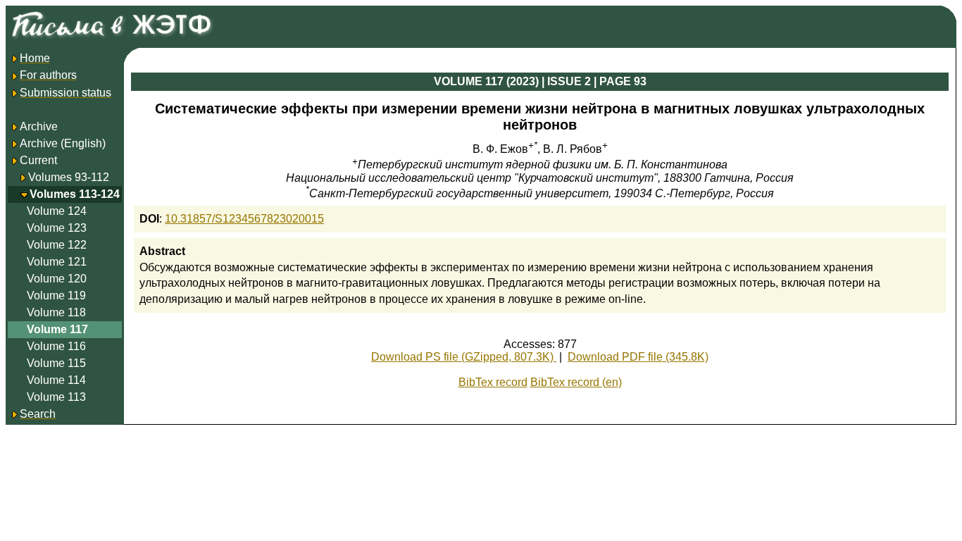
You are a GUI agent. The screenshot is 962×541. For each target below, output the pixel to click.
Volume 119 (56, 295)
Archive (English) (63, 143)
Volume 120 (57, 279)
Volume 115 (56, 363)
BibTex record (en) (576, 382)
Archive (39, 126)
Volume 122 (57, 245)
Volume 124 (57, 211)
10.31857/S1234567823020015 (244, 219)
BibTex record (492, 382)
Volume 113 (56, 397)
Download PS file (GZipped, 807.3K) (463, 357)
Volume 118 (56, 312)
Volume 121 (57, 262)
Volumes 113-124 (75, 194)
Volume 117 (57, 329)
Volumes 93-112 (68, 177)
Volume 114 (56, 380)
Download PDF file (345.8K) (638, 357)
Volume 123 (57, 228)
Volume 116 (56, 346)
